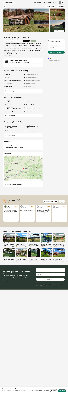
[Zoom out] (41, 158)
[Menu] (61, 2)
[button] (23, 168)
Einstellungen (46, 390)
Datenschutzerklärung (43, 285)
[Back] (4, 6)
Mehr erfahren (5, 392)
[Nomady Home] (9, 2)
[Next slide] (63, 201)
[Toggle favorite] (5, 235)
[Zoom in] (41, 157)
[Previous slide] (60, 201)
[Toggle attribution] (41, 180)
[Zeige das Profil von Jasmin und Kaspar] (41, 60)
